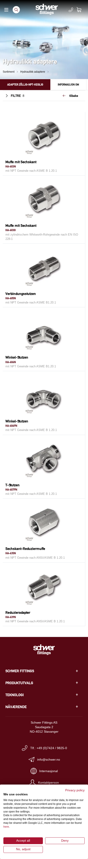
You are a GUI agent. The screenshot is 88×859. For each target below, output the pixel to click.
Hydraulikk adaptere (32, 71)
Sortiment (8, 71)
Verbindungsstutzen (20, 294)
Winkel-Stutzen (16, 357)
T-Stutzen (12, 485)
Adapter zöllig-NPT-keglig (25, 84)
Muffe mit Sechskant (20, 162)
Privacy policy (75, 790)
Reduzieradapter (17, 612)
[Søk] (16, 9)
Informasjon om (68, 84)
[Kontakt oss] (70, 9)
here (6, 826)
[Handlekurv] (81, 9)
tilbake (73, 96)
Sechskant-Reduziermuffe (25, 548)
